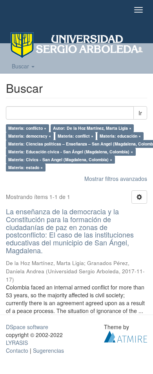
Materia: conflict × (75, 136)
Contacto (17, 350)
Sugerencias (48, 350)
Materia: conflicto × (27, 128)
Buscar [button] (21, 66)
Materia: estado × (25, 167)
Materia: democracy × (29, 136)
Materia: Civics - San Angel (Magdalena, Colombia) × (60, 159)
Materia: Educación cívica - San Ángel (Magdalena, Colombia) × (70, 152)
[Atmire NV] (125, 335)
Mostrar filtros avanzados (115, 178)
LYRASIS (17, 342)
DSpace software (27, 327)
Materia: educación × (120, 136)
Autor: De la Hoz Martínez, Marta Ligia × (92, 128)
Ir (140, 113)
